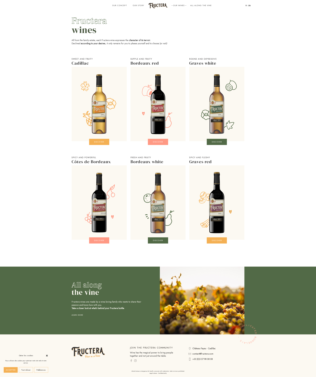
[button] (47, 355)
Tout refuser (26, 370)
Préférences (41, 370)
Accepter (11, 370)
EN (249, 5)
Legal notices (153, 373)
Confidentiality (162, 373)
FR (246, 5)
